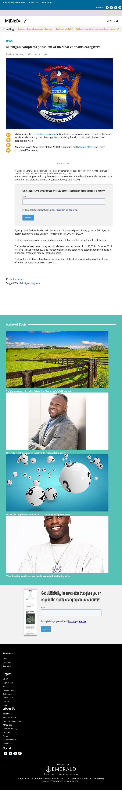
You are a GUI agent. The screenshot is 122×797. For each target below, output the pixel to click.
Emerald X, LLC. (57, 774)
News (9, 41)
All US (5, 679)
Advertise (33, 2)
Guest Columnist (9, 740)
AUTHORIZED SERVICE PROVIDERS (49, 779)
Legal (5, 705)
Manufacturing (9, 690)
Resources (7, 662)
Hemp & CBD (8, 698)
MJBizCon (47, 2)
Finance (6, 701)
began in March (85, 147)
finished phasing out (46, 134)
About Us (6, 714)
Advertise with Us (10, 718)
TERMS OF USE (57, 781)
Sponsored (7, 666)
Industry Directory (10, 729)
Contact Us (7, 744)
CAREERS (29, 779)
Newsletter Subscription (12, 721)
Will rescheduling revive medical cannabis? (97, 29)
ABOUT (21, 779)
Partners (6, 736)
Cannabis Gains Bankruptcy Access (34, 29)
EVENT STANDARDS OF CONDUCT (79, 779)
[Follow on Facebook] (107, 7)
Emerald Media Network (14, 2)
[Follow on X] (115, 7)
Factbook (6, 732)
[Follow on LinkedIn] (111, 7)
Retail (5, 687)
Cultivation (7, 694)
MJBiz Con (7, 725)
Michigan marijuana (30, 283)
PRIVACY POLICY (71, 781)
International (8, 683)
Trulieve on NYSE (64, 29)
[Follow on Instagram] (119, 7)
